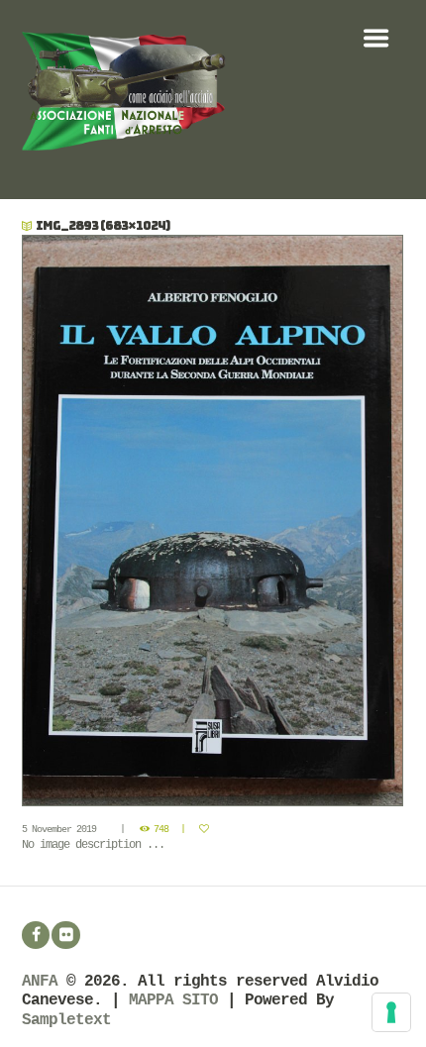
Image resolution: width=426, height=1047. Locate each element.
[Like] (206, 829)
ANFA (39, 982)
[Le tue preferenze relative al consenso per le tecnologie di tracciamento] (391, 1012)
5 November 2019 (59, 829)
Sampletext (66, 1020)
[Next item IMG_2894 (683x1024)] (309, 521)
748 (161, 829)
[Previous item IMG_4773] (118, 521)
